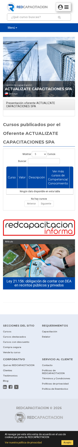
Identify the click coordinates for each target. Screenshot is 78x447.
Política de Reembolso (55, 388)
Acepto (67, 442)
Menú (12, 27)
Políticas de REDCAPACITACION (53, 372)
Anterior (31, 203)
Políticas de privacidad (55, 383)
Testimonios (10, 375)
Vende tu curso (11, 352)
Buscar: (22, 161)
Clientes (7, 370)
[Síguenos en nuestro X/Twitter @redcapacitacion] (16, 387)
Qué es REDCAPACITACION (18, 365)
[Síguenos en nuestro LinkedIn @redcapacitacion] (5, 386)
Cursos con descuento (16, 342)
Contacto (47, 365)
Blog (5, 380)
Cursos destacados (14, 336)
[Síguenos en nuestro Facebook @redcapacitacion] (10, 386)
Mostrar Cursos (39, 154)
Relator (46, 336)
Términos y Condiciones (56, 378)
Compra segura (12, 347)
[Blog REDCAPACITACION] (39, 228)
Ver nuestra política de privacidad (23, 442)
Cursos (7, 331)
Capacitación (49, 331)
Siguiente (46, 203)
